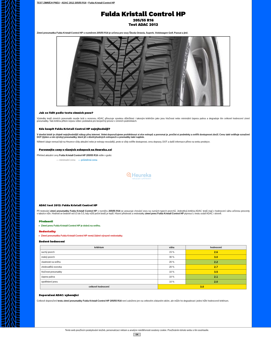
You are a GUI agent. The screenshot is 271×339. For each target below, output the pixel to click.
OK (137, 334)
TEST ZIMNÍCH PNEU (48, 3)
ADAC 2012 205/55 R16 (74, 3)
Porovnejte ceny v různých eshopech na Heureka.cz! (75, 149)
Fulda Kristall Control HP (101, 3)
